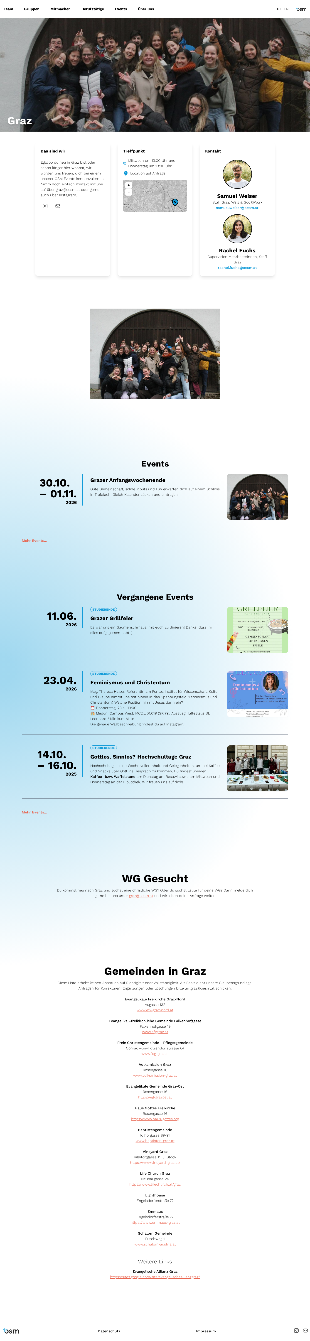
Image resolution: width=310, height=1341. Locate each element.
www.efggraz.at (155, 1032)
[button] (175, 202)
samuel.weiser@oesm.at (237, 208)
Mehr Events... (34, 540)
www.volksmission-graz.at (155, 1075)
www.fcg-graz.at (155, 1053)
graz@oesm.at (68, 189)
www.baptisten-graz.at (155, 1141)
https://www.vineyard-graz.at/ (155, 1162)
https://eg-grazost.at (155, 1097)
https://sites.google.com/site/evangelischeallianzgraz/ (155, 1277)
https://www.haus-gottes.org (155, 1119)
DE (279, 9)
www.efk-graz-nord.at (155, 1010)
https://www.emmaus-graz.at (155, 1222)
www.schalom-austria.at (155, 1244)
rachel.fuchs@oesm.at (237, 267)
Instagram (67, 195)
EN (286, 9)
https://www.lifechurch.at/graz (155, 1184)
